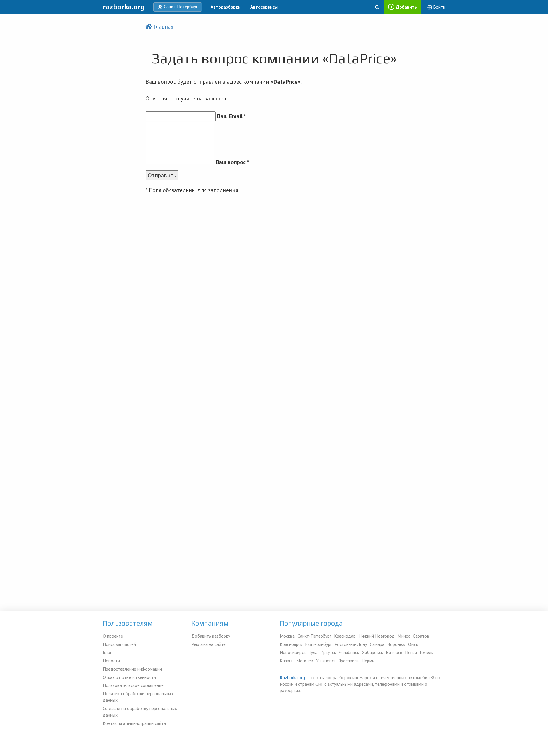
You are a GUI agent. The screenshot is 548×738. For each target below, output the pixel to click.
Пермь (368, 660)
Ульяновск (326, 660)
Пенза (411, 652)
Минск (404, 636)
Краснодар (345, 636)
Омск (413, 644)
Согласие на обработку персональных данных (140, 711)
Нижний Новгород (376, 636)
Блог (107, 652)
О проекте (113, 636)
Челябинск (349, 652)
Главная (163, 26)
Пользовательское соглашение (133, 685)
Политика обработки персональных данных (138, 697)
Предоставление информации (132, 669)
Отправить (162, 175)
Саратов (421, 636)
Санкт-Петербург (314, 636)
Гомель (426, 652)
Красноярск (291, 644)
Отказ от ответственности (129, 677)
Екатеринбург (318, 644)
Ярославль (349, 660)
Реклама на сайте (208, 644)
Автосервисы (264, 7)
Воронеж (396, 644)
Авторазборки (226, 7)
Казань (286, 660)
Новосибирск (293, 652)
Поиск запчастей (119, 644)
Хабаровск (372, 652)
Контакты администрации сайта (134, 723)
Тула (313, 652)
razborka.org (124, 7)
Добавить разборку (210, 636)
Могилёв (304, 660)
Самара (377, 644)
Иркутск (328, 652)
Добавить (406, 7)
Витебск (394, 652)
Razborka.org (292, 677)
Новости (111, 660)
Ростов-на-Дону (351, 644)
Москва (287, 636)
